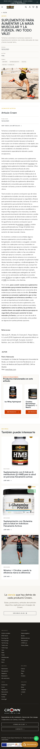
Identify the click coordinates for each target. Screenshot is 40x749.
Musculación (4, 676)
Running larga (4, 640)
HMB (4, 280)
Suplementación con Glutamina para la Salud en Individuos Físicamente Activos (18, 523)
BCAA (8, 277)
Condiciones (4, 684)
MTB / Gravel (4, 635)
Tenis (2, 650)
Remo (2, 662)
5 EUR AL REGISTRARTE (18, 3)
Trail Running (4, 643)
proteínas (20, 224)
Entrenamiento (14, 61)
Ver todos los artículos (11, 125)
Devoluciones (4, 692)
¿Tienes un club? (20, 724)
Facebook (23, 689)
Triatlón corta (4, 645)
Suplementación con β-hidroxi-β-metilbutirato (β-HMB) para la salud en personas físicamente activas (20, 474)
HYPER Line (24, 643)
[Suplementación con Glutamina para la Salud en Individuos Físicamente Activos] (20, 500)
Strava (22, 687)
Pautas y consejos (8, 64)
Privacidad (4, 694)
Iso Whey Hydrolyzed (13, 402)
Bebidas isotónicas (25, 638)
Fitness (3, 659)
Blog (4, 12)
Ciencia (23, 668)
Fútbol (3, 655)
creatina (4, 166)
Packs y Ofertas (24, 645)
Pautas (24, 61)
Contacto (23, 676)
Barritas (23, 635)
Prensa (22, 671)
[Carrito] (37, 7)
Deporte (4, 61)
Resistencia (4, 673)
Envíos (3, 687)
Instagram (23, 684)
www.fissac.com (10, 369)
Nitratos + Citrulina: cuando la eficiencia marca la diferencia (17, 571)
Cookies (3, 696)
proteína (31, 164)
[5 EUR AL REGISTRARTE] (37, 2)
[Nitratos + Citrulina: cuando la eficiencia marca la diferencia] (20, 549)
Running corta (4, 638)
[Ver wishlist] (33, 7)
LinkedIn (23, 692)
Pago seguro (4, 689)
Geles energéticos (25, 633)
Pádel (2, 652)
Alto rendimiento (5, 678)
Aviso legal (4, 699)
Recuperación (24, 640)
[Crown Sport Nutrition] (10, 7)
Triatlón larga (4, 647)
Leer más (8, 480)
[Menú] (2, 7)
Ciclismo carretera (5, 633)
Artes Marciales (5, 657)
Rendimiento (4, 668)
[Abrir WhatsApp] (36, 738)
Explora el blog (19, 613)
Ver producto (13, 412)
